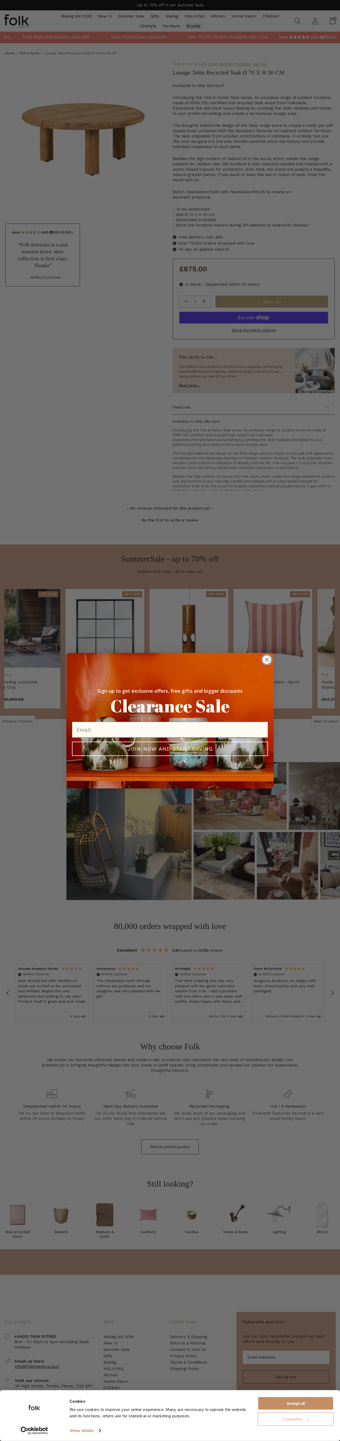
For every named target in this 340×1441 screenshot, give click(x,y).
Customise (293, 1419)
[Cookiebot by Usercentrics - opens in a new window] (34, 1431)
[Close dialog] (266, 659)
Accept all (296, 1403)
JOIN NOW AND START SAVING (170, 749)
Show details (82, 1430)
